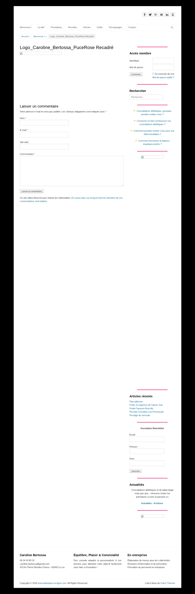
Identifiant (134, 60)
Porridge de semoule (139, 415)
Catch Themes (167, 583)
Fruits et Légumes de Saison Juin (146, 405)
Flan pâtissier (136, 401)
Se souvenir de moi (164, 74)
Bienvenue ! (26, 27)
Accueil (25, 36)
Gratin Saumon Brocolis (141, 408)
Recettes (72, 27)
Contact (132, 27)
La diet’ (41, 27)
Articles (87, 27)
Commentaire (27, 154)
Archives (159, 503)
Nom (23, 118)
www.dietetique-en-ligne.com (52, 583)
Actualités (146, 503)
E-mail (24, 130)
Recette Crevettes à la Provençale (146, 411)
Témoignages (115, 27)
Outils (100, 27)
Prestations (56, 27)
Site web (24, 142)
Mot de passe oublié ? (163, 77)
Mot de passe (136, 67)
